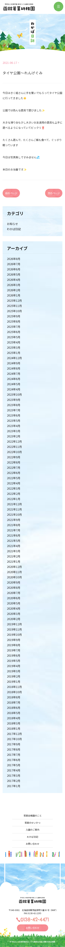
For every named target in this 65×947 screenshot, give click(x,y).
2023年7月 (13, 410)
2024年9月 (13, 363)
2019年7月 (13, 650)
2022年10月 (14, 452)
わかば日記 (14, 229)
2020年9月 (13, 582)
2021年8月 (13, 525)
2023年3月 (13, 431)
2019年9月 (13, 640)
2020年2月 (13, 619)
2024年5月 (13, 384)
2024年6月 (13, 379)
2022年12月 (14, 441)
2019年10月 (14, 634)
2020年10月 (14, 577)
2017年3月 (13, 775)
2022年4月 (13, 483)
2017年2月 (13, 781)
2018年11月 (14, 687)
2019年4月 (13, 666)
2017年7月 (13, 754)
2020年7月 (13, 593)
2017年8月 (13, 749)
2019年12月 (14, 624)
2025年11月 (14, 306)
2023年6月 (13, 415)
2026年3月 (13, 285)
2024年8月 (13, 368)
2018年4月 (13, 718)
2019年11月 (14, 629)
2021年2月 (13, 556)
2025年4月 (13, 342)
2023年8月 (13, 405)
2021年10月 (14, 514)
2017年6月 (13, 760)
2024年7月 (13, 373)
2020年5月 (13, 603)
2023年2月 (13, 436)
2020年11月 (14, 572)
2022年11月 (14, 447)
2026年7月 (13, 264)
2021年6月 (13, 535)
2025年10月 (14, 311)
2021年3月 (13, 551)
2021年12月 (14, 504)
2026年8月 (13, 259)
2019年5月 (13, 661)
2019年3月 (13, 671)
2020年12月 (14, 567)
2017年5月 (13, 765)
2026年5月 (13, 274)
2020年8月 (13, 587)
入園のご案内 (32, 829)
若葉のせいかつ (32, 822)
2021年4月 (13, 546)
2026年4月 (13, 280)
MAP (53, 910)
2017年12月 (14, 734)
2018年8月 (13, 697)
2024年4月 (13, 389)
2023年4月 (13, 426)
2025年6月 (13, 332)
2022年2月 (13, 494)
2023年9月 (13, 400)
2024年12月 (14, 358)
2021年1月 (13, 561)
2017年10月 (14, 739)
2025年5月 (13, 337)
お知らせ (12, 224)
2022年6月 (13, 473)
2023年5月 (13, 420)
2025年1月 (13, 353)
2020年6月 (13, 598)
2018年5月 (13, 713)
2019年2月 (13, 676)
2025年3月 (13, 347)
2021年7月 (13, 530)
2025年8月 (13, 321)
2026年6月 (13, 269)
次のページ (54, 193)
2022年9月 (13, 457)
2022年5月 (13, 478)
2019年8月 (13, 645)
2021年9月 (13, 520)
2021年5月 (13, 540)
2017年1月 (13, 786)
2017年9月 (13, 744)
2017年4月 (13, 770)
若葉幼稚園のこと (33, 815)
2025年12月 (14, 300)
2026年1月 (13, 295)
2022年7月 (13, 467)
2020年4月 (13, 608)
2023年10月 (14, 394)
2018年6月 (13, 708)
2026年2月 (13, 290)
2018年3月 (13, 723)
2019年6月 (13, 655)
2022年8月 (13, 462)
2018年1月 (13, 728)
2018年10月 (14, 692)
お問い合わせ (32, 843)
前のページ (11, 193)
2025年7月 (13, 326)
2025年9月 (13, 316)
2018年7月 (13, 702)
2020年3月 (13, 614)
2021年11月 (14, 509)
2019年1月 (13, 681)
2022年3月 (13, 488)
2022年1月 (13, 499)
